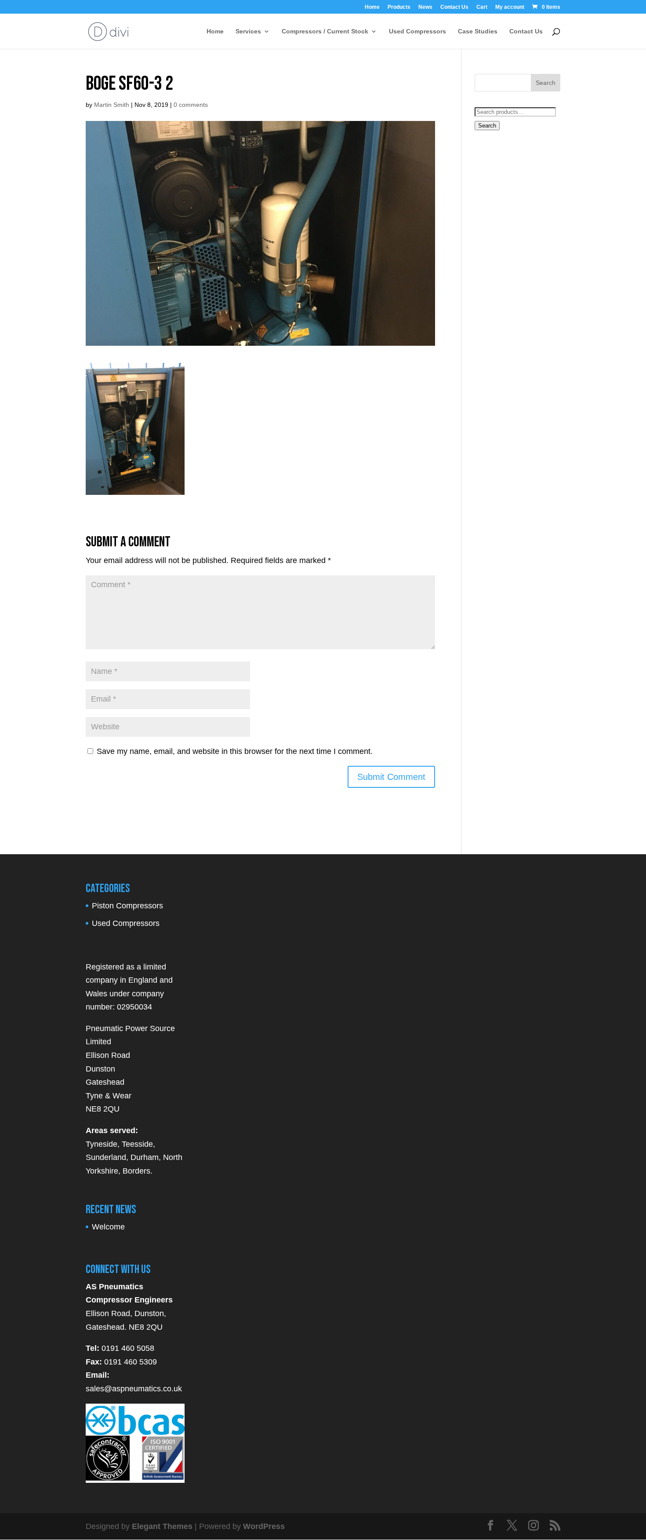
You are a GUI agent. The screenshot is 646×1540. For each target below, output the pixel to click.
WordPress (264, 1526)
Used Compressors (417, 31)
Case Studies (477, 31)
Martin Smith (111, 104)
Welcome (108, 1226)
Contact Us (454, 7)
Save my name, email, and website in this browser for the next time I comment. (235, 751)
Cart (481, 7)
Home (372, 7)
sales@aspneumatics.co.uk (134, 1388)
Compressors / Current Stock (325, 31)
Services (248, 31)
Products (399, 7)
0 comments (191, 104)
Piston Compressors (127, 905)
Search (487, 125)
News (425, 7)
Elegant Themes (162, 1526)
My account (509, 7)
